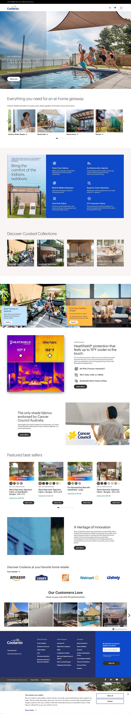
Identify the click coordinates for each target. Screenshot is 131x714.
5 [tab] (68, 138)
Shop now (13, 79)
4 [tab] (65, 138)
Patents (79, 668)
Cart (38, 653)
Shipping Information (64, 665)
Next (124, 121)
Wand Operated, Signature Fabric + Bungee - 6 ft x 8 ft (108, 490)
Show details (29, 710)
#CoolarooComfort (43, 656)
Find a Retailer (12, 572)
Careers (79, 650)
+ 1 (60, 483)
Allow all (110, 696)
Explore (8, 322)
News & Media (81, 646)
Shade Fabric (71, 134)
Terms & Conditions (83, 662)
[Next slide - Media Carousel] (129, 615)
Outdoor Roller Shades (16, 134)
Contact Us (60, 643)
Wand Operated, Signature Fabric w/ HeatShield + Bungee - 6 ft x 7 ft (20, 491)
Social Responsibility (84, 658)
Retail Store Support (63, 646)
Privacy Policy (81, 665)
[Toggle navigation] (121, 8)
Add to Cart (28, 503)
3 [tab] (62, 138)
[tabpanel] (21, 122)
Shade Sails (41, 134)
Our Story (80, 548)
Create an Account (43, 646)
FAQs (58, 650)
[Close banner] (128, 694)
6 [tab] (71, 138)
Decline (110, 701)
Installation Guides (63, 653)
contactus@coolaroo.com (14, 653)
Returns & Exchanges (64, 662)
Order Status (41, 650)
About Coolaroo (82, 643)
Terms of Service (46, 680)
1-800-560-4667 (12, 650)
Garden (98, 134)
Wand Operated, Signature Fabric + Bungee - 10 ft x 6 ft (50, 490)
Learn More (80, 387)
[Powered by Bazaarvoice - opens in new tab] (119, 629)
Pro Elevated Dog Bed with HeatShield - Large (79, 488)
